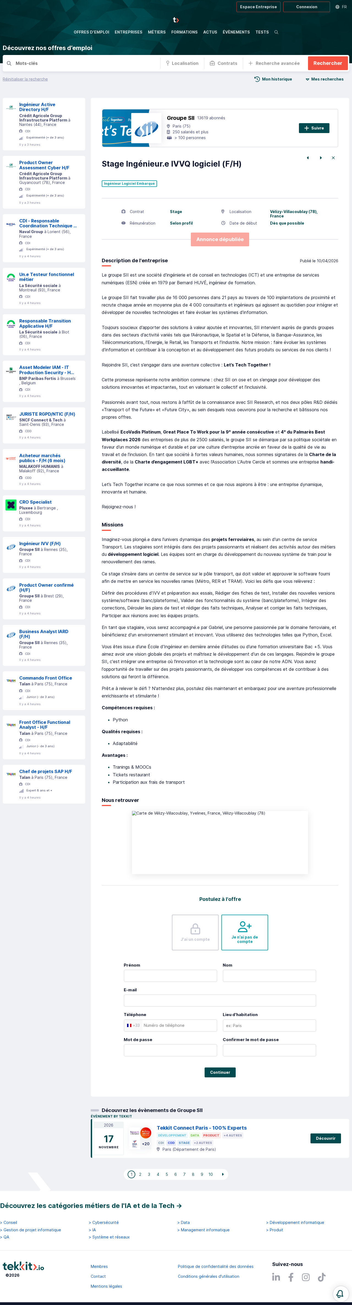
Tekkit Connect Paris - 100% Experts (202, 1128)
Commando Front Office (45, 677)
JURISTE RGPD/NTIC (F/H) (47, 414)
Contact (98, 1276)
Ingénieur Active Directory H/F (37, 107)
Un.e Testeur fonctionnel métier (46, 277)
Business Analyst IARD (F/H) (43, 634)
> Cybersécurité (104, 1222)
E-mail (130, 989)
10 (210, 1174)
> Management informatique (203, 1230)
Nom (227, 965)
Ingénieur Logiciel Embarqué (129, 183)
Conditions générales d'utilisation (208, 1276)
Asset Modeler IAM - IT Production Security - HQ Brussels (46, 370)
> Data (183, 1222)
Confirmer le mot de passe (251, 1039)
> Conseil (8, 1222)
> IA (92, 1230)
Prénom (132, 965)
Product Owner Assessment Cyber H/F (44, 165)
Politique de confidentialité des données (216, 1266)
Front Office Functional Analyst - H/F (44, 725)
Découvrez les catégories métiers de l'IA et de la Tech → (91, 1206)
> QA (4, 1237)
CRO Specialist (35, 502)
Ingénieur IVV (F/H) (40, 543)
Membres (99, 1266)
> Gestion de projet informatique (30, 1230)
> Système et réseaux (109, 1237)
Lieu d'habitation (240, 1014)
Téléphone (135, 1014)
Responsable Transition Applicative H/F (45, 323)
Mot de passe (138, 1039)
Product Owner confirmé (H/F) (46, 588)
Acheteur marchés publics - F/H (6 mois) (42, 458)
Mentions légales (106, 1286)
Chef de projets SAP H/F (45, 771)
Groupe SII (180, 118)
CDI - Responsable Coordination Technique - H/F (47, 223)
